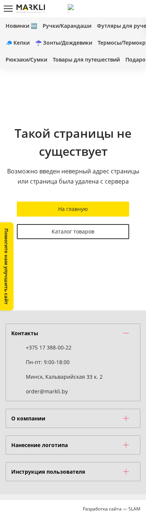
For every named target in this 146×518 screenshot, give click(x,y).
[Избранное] (123, 8)
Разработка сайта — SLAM (111, 509)
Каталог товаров (73, 231)
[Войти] (110, 8)
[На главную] (30, 9)
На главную (73, 208)
